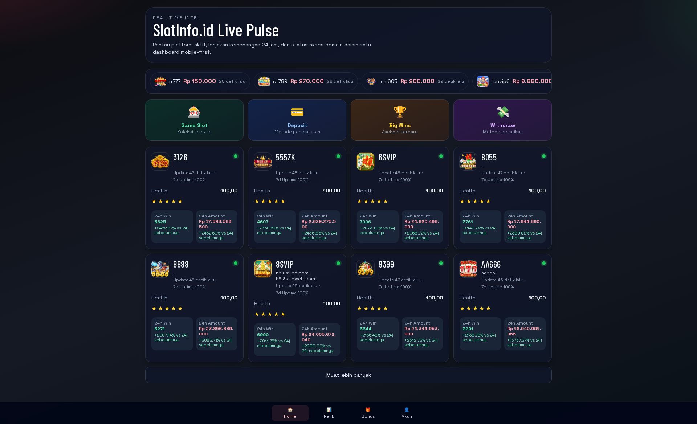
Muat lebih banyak (348, 375)
